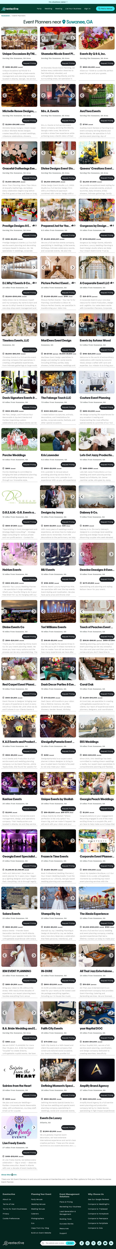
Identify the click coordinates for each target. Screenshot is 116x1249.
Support (63, 1233)
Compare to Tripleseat (98, 1209)
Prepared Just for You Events (59, 226)
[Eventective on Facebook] (82, 1243)
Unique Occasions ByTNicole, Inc (23, 54)
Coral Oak (86, 684)
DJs (32, 1223)
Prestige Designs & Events (19, 226)
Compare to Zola (95, 1228)
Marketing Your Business (70, 1207)
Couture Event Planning (95, 397)
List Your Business (73, 9)
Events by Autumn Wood (95, 340)
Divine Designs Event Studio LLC (61, 168)
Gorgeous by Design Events (97, 226)
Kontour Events (12, 799)
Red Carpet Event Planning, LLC (23, 684)
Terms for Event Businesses (15, 1209)
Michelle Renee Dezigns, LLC (21, 111)
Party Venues (36, 1199)
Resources (64, 1228)
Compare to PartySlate (98, 1223)
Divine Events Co (13, 627)
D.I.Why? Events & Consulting (21, 283)
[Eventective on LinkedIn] (111, 1243)
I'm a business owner (57, 2)
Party (39, 9)
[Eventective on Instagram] (87, 1243)
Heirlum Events (11, 569)
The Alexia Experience (94, 913)
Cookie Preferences (11, 1218)
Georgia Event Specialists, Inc (21, 856)
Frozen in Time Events (54, 856)
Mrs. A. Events (50, 111)
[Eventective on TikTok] (99, 1243)
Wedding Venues (38, 1204)
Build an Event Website (41, 1233)
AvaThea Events (90, 111)
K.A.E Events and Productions (21, 741)
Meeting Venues (38, 1209)
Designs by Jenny (52, 512)
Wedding (48, 9)
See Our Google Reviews (98, 1199)
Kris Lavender (50, 455)
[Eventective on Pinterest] (93, 1243)
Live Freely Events (13, 1143)
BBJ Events (48, 569)
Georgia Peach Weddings (97, 799)
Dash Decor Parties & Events (59, 684)
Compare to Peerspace (98, 1218)
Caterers (35, 1214)
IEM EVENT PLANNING (16, 971)
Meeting (58, 9)
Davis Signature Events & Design (23, 397)
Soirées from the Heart (16, 1085)
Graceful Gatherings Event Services (25, 168)
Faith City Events (52, 1028)
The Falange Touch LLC (56, 397)
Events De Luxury (51, 1118)
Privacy (6, 1214)
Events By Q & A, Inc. (93, 54)
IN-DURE (46, 971)
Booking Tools (65, 1219)
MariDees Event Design (56, 340)
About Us (7, 1199)
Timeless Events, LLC (15, 340)
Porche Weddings (14, 455)
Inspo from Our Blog (40, 1228)
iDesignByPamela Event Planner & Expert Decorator (74, 741)
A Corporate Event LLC (95, 283)
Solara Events (11, 913)
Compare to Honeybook (98, 1214)
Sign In (87, 9)
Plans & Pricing (66, 1202)
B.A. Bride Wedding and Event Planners (27, 1028)
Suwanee (5, 16)
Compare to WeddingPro (98, 1204)
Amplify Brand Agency (94, 1085)
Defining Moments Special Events (62, 1085)
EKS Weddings (89, 741)
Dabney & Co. (89, 512)
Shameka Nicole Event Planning (61, 54)
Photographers (37, 1218)
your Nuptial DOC (91, 1028)
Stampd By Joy (50, 913)
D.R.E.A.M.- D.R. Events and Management (29, 512)
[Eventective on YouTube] (105, 1243)
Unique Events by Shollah (57, 799)
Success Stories (66, 1224)
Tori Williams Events (53, 627)
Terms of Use (8, 1204)
